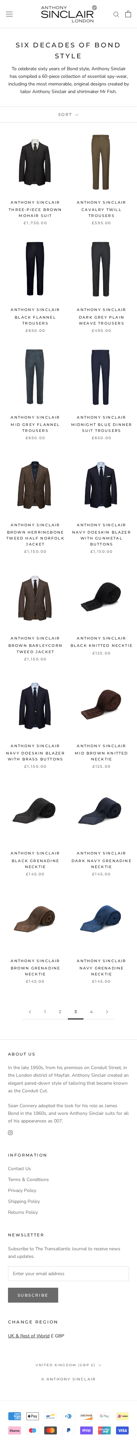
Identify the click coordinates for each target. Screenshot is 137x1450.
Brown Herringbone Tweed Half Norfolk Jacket (35, 538)
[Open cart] (128, 14)
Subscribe (33, 1295)
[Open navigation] (9, 14)
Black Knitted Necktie (101, 645)
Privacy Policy (22, 1190)
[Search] (116, 14)
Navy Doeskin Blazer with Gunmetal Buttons (101, 538)
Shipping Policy (24, 1201)
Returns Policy (23, 1212)
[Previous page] (30, 1012)
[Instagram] (10, 1132)
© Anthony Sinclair (68, 1379)
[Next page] (107, 1012)
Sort (66, 114)
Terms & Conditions (28, 1179)
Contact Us (19, 1168)
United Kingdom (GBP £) (65, 1365)
